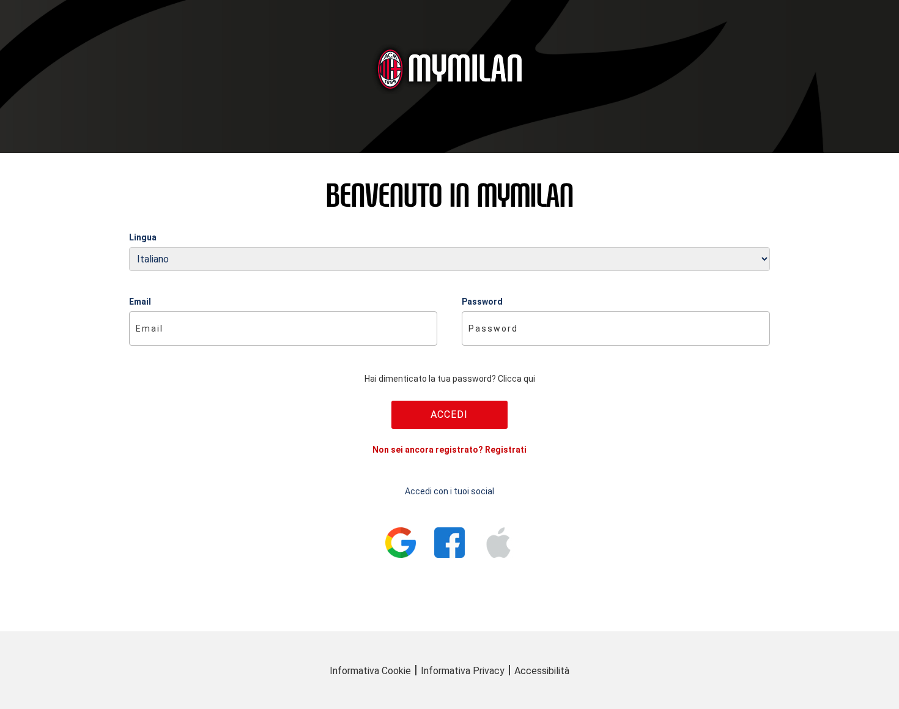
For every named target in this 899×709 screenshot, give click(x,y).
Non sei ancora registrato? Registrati (449, 450)
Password (482, 301)
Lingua (143, 237)
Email (140, 301)
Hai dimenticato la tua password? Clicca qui (449, 379)
